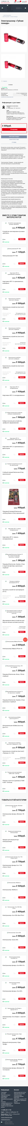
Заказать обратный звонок (5, 2)
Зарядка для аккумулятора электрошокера (11, 840)
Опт (2, 1100)
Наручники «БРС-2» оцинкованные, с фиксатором (13, 447)
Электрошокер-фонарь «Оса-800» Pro (14, 965)
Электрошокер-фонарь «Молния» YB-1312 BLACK (13, 1069)
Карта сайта (4, 1097)
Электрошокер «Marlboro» (10, 889)
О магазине (4, 1092)
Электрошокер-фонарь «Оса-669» (12, 991)
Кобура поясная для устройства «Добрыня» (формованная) (12, 422)
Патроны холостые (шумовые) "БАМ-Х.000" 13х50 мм (14, 781)
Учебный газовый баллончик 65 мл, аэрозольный (13, 473)
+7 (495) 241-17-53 (6, 1110)
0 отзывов (10, 84)
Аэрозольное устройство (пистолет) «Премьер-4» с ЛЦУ (13, 752)
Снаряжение (17, 1103)
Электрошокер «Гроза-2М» (10, 939)
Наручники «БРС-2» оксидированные (14, 395)
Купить (22, 239)
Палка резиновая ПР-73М (10, 256)
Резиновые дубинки (18, 1096)
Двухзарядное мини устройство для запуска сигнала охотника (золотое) (13, 621)
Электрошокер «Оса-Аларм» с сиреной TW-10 (14, 1017)
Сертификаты (4, 1096)
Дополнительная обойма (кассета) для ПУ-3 (13, 726)
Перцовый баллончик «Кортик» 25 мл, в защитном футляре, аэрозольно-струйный (14, 565)
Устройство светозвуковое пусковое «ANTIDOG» (14, 232)
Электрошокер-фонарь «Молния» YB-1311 (13, 814)
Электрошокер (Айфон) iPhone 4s (12, 648)
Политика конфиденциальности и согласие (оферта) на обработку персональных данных (7, 1104)
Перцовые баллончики (19, 1093)
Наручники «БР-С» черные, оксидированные (10, 538)
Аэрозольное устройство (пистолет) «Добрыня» (13, 366)
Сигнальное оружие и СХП (20, 1099)
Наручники (16, 1097)
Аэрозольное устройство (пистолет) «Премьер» (13, 337)
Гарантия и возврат (5, 1095)
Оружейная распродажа (7, 1099)
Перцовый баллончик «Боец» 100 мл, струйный (13, 675)
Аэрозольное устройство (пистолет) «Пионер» (13, 308)
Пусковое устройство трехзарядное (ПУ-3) (13, 590)
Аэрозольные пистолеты (20, 1092)
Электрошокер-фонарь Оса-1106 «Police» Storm (12, 866)
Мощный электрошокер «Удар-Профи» (12, 1043)
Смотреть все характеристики (7, 96)
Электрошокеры (7, 15)
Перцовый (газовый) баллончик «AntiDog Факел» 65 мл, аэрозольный (13, 512)
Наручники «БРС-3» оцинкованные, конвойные (13, 282)
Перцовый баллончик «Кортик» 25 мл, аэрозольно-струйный (14, 700)
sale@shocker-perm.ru (5, 1119)
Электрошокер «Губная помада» (10, 16)
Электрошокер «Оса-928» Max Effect (13, 915)
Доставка (3, 1093)
